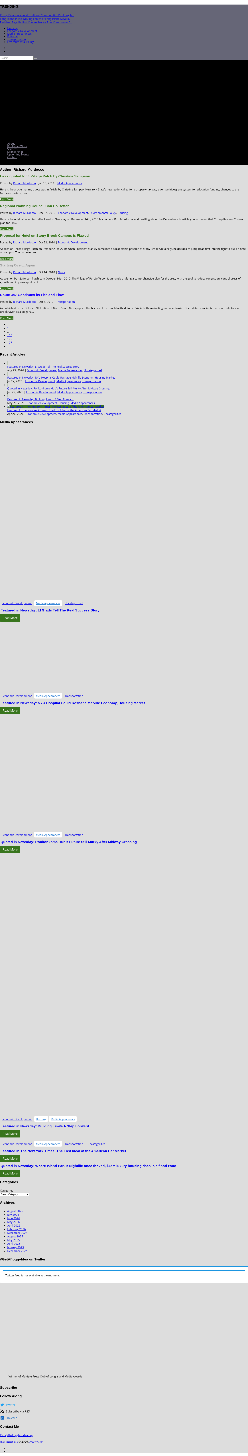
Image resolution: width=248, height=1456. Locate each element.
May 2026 (13, 1222)
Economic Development (22, 31)
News (61, 272)
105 (9, 335)
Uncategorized (93, 370)
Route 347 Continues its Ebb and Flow (32, 295)
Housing (12, 28)
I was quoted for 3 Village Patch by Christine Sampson (45, 176)
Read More (6, 199)
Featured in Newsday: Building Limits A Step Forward (40, 399)
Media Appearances (19, 33)
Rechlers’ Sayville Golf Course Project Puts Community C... (36, 22)
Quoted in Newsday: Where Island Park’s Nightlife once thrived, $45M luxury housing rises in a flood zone (88, 1166)
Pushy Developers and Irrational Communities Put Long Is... (37, 15)
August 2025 (15, 1236)
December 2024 (17, 1251)
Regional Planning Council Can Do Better (34, 206)
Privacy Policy (36, 1441)
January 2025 (15, 1247)
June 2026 (13, 1218)
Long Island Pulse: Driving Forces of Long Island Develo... (35, 18)
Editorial (12, 36)
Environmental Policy (20, 42)
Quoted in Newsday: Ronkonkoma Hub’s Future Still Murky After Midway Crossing (58, 388)
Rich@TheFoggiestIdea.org (16, 1435)
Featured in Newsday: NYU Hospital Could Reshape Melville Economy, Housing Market (61, 377)
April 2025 (13, 1243)
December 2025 (17, 1233)
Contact (12, 157)
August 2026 (15, 1211)
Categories (6, 1190)
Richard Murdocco (24, 183)
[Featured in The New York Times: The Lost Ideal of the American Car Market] (55, 406)
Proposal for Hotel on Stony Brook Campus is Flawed (44, 235)
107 (9, 342)
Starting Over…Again (17, 265)
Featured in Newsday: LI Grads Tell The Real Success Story (43, 366)
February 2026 (16, 1229)
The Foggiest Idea (9, 1441)
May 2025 (13, 1240)
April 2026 (13, 1225)
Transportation (16, 39)
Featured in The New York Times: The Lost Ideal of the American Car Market (54, 410)
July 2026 (13, 1214)
